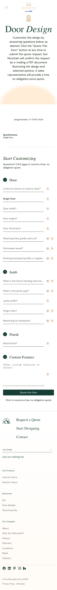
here (24, 164)
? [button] (47, 189)
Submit (51, 450)
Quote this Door (28, 392)
